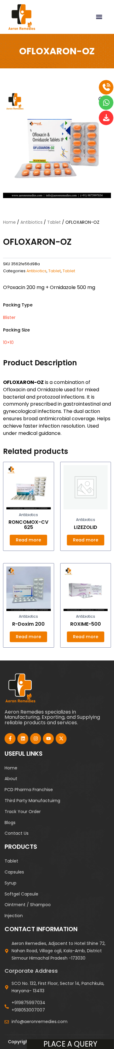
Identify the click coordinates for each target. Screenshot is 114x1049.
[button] (99, 17)
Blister (9, 317)
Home (9, 222)
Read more (28, 540)
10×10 (8, 342)
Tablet (54, 222)
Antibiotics (31, 222)
